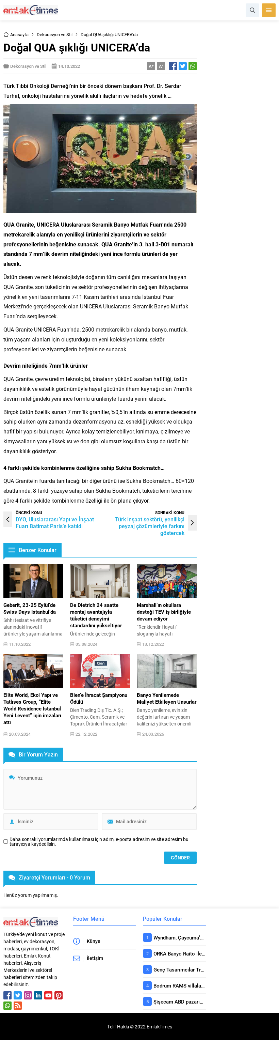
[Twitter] (18, 995)
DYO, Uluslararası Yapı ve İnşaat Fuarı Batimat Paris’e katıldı (55, 523)
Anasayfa (19, 34)
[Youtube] (48, 995)
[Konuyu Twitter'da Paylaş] (183, 66)
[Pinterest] (58, 995)
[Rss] (18, 1005)
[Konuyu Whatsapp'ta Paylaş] (192, 66)
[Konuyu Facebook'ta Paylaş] (173, 66)
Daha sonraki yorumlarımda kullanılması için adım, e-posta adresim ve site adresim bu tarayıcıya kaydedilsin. (99, 841)
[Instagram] (28, 995)
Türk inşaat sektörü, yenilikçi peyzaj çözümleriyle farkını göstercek (149, 526)
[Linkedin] (38, 995)
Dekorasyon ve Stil (54, 34)
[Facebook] (7, 995)
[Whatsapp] (7, 1005)
